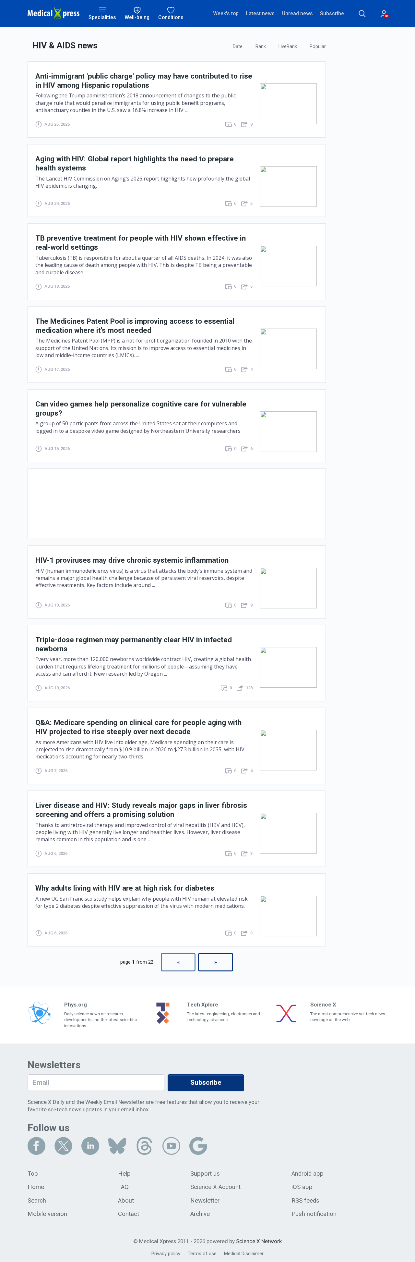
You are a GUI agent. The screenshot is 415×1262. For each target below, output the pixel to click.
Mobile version (47, 1214)
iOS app (302, 1187)
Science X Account (215, 1187)
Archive (200, 1214)
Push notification (314, 1214)
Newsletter (204, 1200)
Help (124, 1173)
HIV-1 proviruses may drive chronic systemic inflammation (132, 560)
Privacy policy (165, 1253)
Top (33, 1173)
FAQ (123, 1187)
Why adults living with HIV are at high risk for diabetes (124, 888)
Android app (307, 1173)
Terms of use (202, 1253)
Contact (128, 1214)
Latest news (260, 13)
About (126, 1200)
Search (37, 1200)
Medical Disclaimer (244, 1253)
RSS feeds (305, 1200)
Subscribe (332, 13)
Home (36, 1187)
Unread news (297, 13)
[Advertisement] (176, 504)
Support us (205, 1173)
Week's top (226, 13)
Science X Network (259, 1241)
